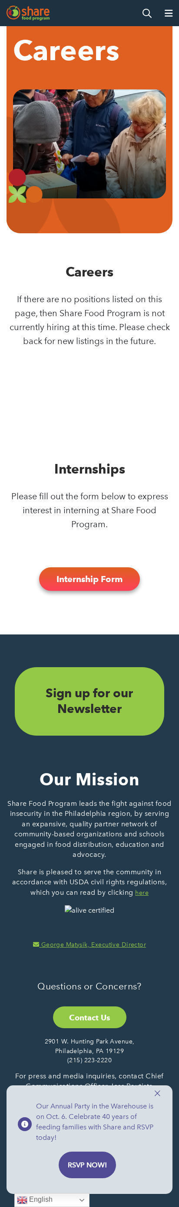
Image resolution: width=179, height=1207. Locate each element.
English (40, 1199)
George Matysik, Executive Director (92, 944)
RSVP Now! (87, 1165)
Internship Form (89, 579)
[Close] (157, 1093)
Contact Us (89, 1017)
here (142, 893)
